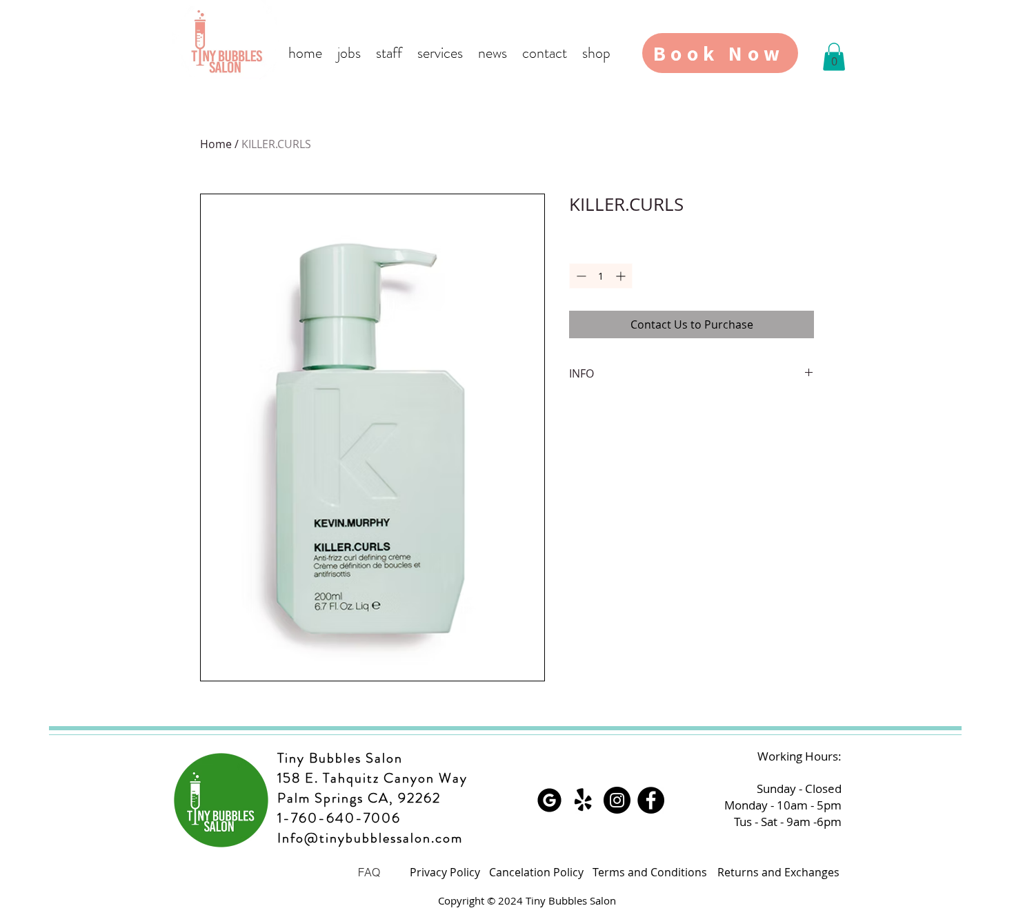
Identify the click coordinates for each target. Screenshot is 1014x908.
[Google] (549, 800)
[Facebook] (650, 800)
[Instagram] (617, 800)
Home (216, 144)
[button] (834, 57)
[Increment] (621, 276)
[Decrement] (579, 276)
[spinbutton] (600, 276)
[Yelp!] (583, 800)
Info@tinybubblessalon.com (370, 838)
